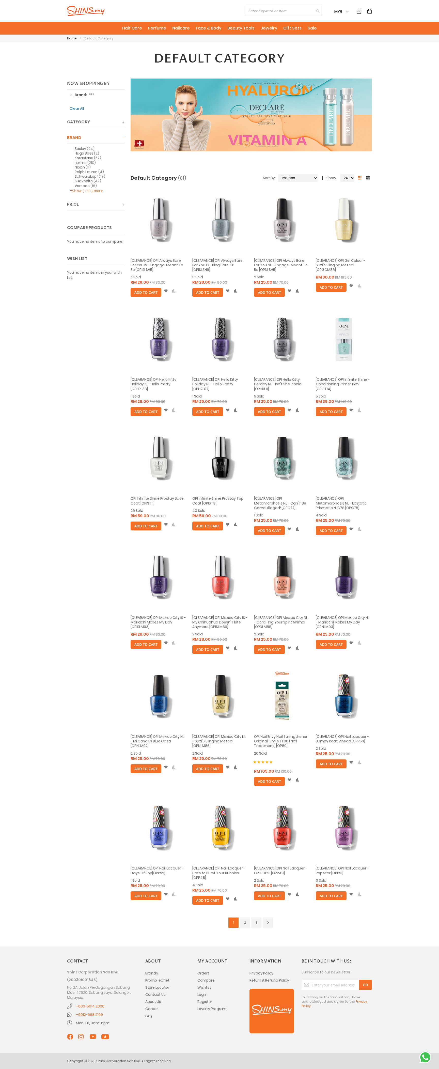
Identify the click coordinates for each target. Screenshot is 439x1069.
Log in (202, 994)
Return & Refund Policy (269, 980)
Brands (151, 973)
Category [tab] (78, 122)
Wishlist (204, 987)
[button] (165, 291)
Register (204, 1001)
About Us (153, 1001)
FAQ (148, 1015)
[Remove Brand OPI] (71, 94)
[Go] (365, 985)
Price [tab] (73, 204)
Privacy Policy (261, 973)
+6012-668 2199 (89, 1014)
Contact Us (155, 994)
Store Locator (157, 987)
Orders (203, 973)
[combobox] (284, 11)
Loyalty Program (212, 1008)
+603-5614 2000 (90, 1006)
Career (151, 1008)
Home (72, 38)
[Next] (268, 923)
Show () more (87, 190)
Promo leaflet (157, 980)
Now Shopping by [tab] (88, 83)
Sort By (269, 177)
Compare (206, 980)
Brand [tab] (74, 138)
